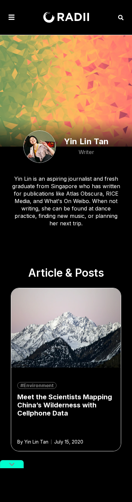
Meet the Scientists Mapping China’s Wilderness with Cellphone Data (64, 405)
